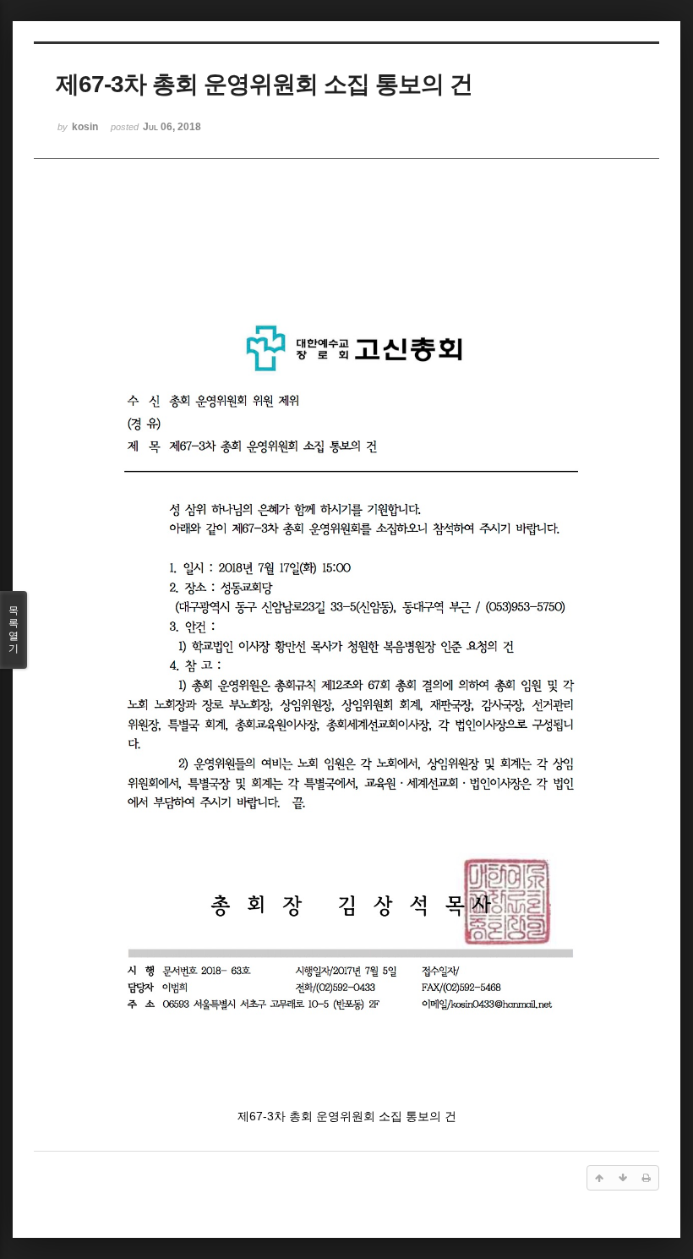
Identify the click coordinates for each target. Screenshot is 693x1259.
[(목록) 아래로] (623, 1178)
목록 (13, 629)
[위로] (599, 1178)
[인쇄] (646, 1178)
